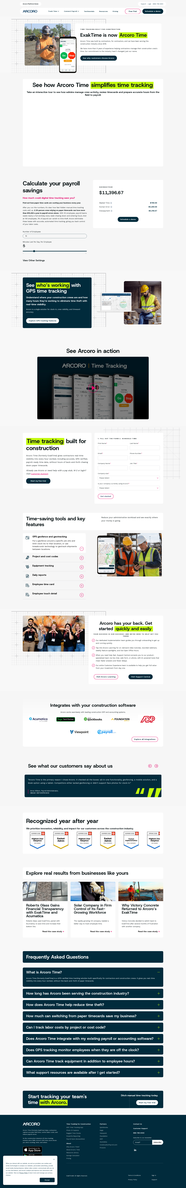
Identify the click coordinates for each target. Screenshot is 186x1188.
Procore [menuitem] (102, 1147)
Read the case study (52, 931)
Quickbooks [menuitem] (104, 1127)
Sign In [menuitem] (154, 1175)
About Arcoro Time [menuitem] (73, 1150)
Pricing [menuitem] (68, 1158)
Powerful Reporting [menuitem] (73, 1136)
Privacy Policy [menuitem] (132, 1179)
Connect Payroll (70, 11)
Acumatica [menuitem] (103, 1142)
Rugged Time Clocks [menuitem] (73, 1133)
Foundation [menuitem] (103, 1136)
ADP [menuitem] (101, 1139)
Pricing (115, 11)
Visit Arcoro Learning (105, 677)
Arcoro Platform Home (30, 4)
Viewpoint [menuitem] (103, 1133)
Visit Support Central (140, 677)
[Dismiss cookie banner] (54, 1159)
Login (149, 4)
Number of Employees (32, 232)
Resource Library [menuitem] (72, 1152)
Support (143, 4)
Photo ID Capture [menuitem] (72, 1130)
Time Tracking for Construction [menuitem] (78, 1124)
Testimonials (89, 11)
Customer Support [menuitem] (140, 1128)
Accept (47, 1180)
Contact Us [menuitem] (137, 1124)
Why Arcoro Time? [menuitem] (72, 1147)
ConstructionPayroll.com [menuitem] (108, 1145)
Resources (103, 11)
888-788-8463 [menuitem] (138, 1133)
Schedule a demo (153, 11)
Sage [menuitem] (101, 1130)
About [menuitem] (68, 1143)
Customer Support (39, 474)
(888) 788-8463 (158, 4)
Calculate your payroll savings (51, 187)
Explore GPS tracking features (42, 321)
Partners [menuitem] (103, 1124)
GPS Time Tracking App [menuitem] (74, 1127)
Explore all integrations (144, 739)
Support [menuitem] (154, 1179)
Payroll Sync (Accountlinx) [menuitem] (75, 1139)
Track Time (52, 11)
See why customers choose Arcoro (98, 58)
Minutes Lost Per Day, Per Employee (37, 242)
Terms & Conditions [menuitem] (134, 1175)
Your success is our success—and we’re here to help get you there (125, 635)
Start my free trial (147, 1103)
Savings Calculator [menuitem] (73, 1155)
